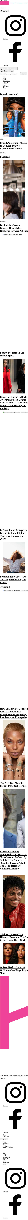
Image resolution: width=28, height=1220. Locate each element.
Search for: (3, 74)
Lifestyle (5, 83)
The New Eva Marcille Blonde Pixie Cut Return (13, 784)
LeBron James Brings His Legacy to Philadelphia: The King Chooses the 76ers (13, 534)
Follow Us (4, 11)
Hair (4, 76)
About (4, 1135)
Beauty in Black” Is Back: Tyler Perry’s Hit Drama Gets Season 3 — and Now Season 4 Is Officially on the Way (14, 402)
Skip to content (3, 0)
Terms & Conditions (8, 1147)
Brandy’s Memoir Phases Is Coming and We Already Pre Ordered (13, 145)
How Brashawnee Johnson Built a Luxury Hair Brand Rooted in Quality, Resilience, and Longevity (14, 713)
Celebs (4, 79)
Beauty (5, 78)
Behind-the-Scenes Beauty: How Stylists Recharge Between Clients (14, 228)
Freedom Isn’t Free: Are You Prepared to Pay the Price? (13, 579)
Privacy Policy (6, 1146)
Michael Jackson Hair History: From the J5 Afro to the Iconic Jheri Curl (14, 937)
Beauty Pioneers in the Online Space (12, 354)
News (4, 85)
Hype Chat (5, 82)
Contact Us (6, 1136)
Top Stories (6, 86)
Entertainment (6, 81)
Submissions (6, 1143)
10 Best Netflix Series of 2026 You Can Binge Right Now (14, 970)
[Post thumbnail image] (14, 136)
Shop (4, 88)
